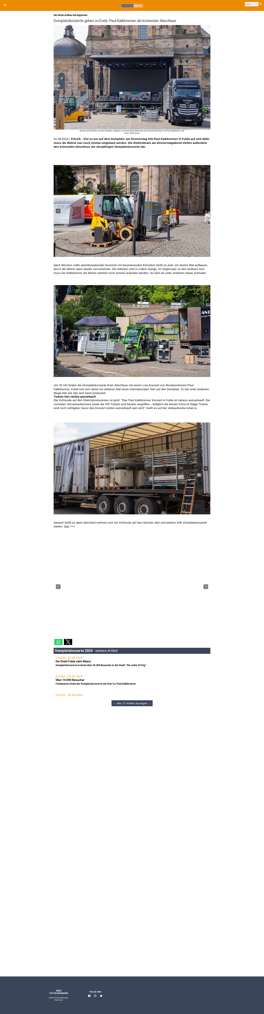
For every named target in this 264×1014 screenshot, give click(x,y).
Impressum (59, 1000)
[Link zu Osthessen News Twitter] (101, 997)
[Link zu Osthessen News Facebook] (89, 997)
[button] (5, 5)
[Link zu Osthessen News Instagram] (95, 997)
